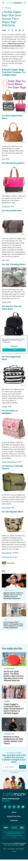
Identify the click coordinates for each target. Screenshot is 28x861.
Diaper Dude (6, 507)
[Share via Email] (23, 30)
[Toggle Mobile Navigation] (3, 2)
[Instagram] (18, 807)
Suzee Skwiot (11, 563)
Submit (22, 767)
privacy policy (14, 772)
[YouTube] (23, 807)
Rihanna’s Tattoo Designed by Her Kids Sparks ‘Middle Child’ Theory (13, 740)
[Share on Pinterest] (19, 30)
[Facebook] (5, 807)
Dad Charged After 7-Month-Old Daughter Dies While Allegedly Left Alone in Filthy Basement (13, 625)
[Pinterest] (14, 807)
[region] (14, 344)
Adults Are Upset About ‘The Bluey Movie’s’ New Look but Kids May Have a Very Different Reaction (14, 676)
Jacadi (4, 302)
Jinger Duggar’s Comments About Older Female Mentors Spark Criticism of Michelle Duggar (14, 708)
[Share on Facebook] (8, 30)
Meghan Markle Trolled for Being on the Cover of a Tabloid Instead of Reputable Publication (13, 596)
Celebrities (6, 701)
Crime (5, 619)
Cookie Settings (14, 346)
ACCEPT (14, 349)
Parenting (8, 8)
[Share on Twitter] (12, 30)
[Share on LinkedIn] (16, 30)
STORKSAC (6, 206)
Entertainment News (9, 590)
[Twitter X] (9, 807)
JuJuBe (4, 406)
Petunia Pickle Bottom (9, 462)
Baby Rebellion (7, 553)
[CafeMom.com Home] (14, 2)
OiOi (3, 159)
